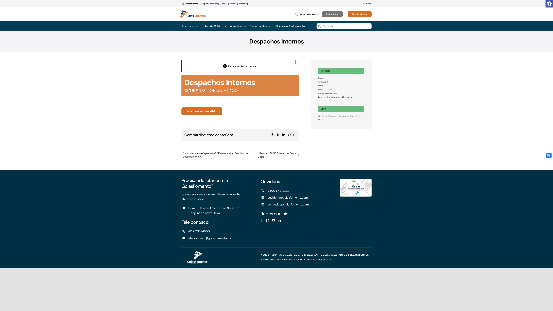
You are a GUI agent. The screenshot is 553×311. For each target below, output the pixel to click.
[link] (549, 3)
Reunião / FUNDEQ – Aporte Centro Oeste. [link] (277, 155)
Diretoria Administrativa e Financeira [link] (335, 97)
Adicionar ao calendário (202, 111)
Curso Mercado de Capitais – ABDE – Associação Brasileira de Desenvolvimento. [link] (215, 155)
